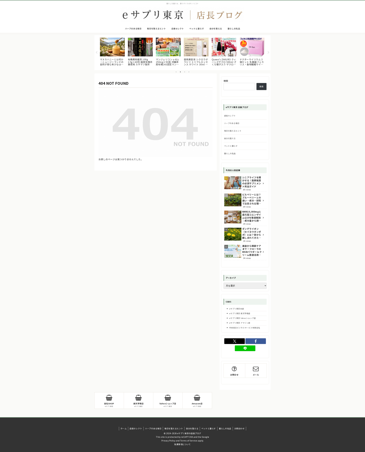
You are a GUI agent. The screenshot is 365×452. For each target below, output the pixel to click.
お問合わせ (239, 428)
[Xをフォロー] (234, 341)
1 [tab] (176, 71)
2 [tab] (180, 71)
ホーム (123, 428)
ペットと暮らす (231, 146)
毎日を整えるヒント (232, 130)
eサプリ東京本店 (236, 308)
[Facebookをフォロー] (255, 341)
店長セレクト (230, 115)
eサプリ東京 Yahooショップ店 (242, 318)
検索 (226, 80)
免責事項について (182, 444)
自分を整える (230, 138)
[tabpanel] (112, 52)
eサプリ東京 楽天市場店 (239, 313)
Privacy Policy (168, 440)
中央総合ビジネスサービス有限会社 (244, 327)
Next (268, 52)
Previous (96, 52)
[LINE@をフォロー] (245, 348)
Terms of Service (188, 440)
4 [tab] (188, 71)
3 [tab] (184, 71)
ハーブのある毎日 (231, 123)
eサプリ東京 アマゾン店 (239, 322)
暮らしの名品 (230, 153)
